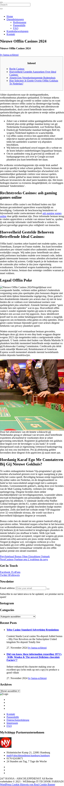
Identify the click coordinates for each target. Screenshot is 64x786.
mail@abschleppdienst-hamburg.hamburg (28, 755)
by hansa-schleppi (9, 54)
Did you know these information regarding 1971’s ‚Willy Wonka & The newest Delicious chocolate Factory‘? (34, 657)
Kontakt (11, 34)
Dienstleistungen (15, 19)
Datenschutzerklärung (18, 720)
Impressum (12, 723)
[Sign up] (48, 588)
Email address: (8, 588)
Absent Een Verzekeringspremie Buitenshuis (32, 77)
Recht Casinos (16, 68)
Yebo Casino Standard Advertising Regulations (33, 629)
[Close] (1, 2)
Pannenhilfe (19, 25)
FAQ (15, 28)
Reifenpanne (19, 22)
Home (10, 16)
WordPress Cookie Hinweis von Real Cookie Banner (27, 784)
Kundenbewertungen (17, 31)
